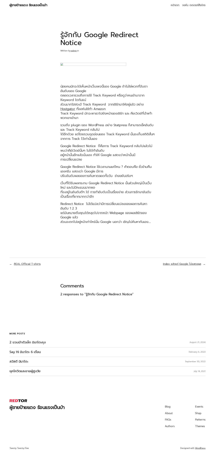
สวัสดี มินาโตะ (19, 361)
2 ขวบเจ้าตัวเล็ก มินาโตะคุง (28, 342)
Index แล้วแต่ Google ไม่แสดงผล (182, 264)
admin (74, 50)
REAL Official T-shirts (27, 264)
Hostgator (67, 108)
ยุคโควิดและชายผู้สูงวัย (25, 371)
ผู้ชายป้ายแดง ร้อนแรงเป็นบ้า (28, 5)
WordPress (200, 448)
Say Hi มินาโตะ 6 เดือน (25, 352)
